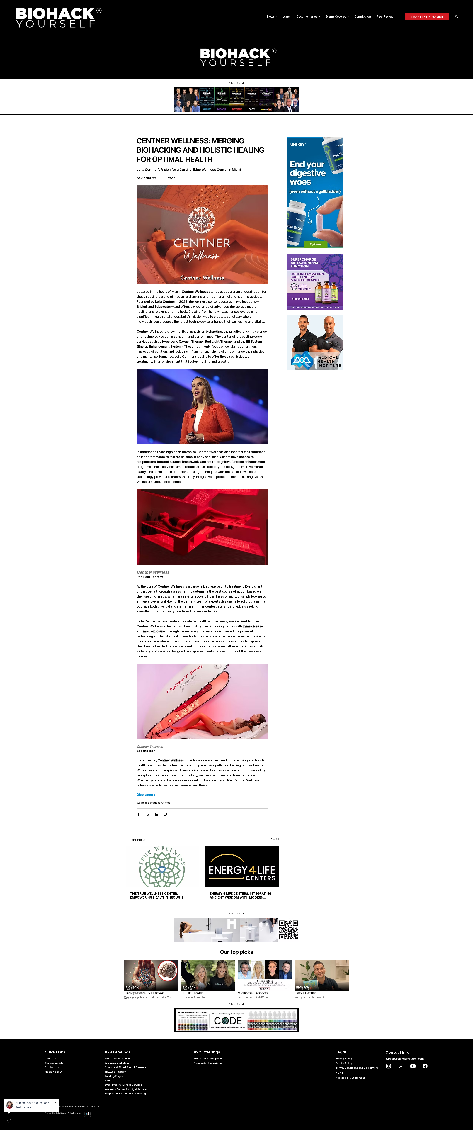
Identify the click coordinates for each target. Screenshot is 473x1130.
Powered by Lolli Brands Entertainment (64, 1113)
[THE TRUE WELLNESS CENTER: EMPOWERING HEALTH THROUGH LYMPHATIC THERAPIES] (162, 866)
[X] (401, 1066)
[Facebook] (425, 1066)
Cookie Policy (344, 1063)
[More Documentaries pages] (319, 16)
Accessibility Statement (350, 1078)
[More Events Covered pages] (348, 16)
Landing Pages (114, 1076)
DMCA (339, 1073)
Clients (109, 1080)
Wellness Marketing (117, 1063)
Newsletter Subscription (208, 1063)
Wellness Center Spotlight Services (126, 1089)
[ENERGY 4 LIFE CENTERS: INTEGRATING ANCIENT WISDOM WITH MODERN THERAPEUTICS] (242, 866)
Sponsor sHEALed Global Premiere (125, 1067)
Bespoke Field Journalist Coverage (126, 1093)
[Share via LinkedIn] (156, 814)
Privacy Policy (344, 1058)
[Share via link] (165, 814)
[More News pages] (277, 16)
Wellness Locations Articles (153, 802)
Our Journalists (54, 1063)
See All (275, 839)
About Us (50, 1058)
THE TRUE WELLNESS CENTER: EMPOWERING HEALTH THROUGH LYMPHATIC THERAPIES (156, 895)
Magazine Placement (118, 1058)
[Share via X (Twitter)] (147, 814)
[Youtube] (413, 1066)
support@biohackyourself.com (404, 1059)
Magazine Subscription (208, 1058)
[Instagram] (388, 1066)
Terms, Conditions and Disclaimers (357, 1068)
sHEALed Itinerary (115, 1071)
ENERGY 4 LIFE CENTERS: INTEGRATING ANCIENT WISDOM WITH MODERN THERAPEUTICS (240, 895)
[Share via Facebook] (138, 814)
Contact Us (52, 1067)
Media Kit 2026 (54, 1071)
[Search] (456, 16)
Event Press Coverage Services (123, 1085)
